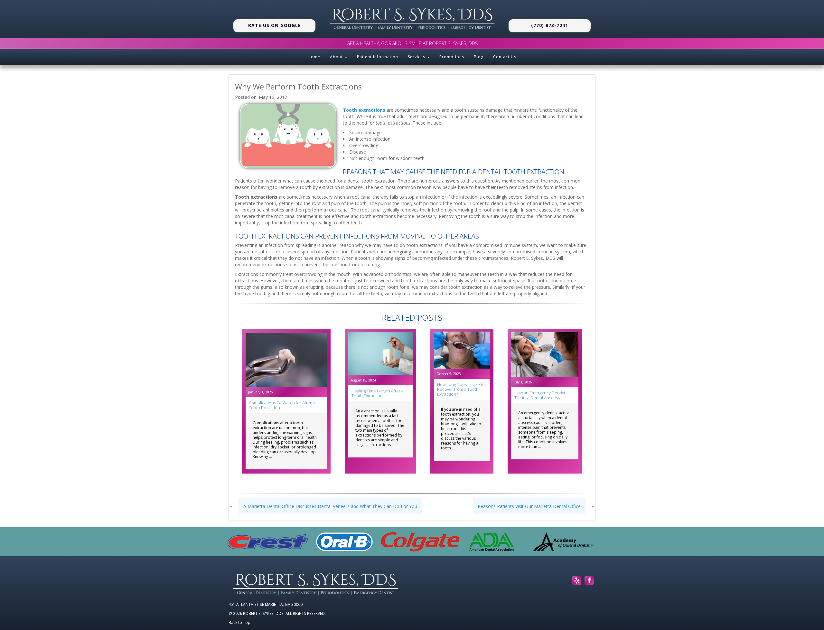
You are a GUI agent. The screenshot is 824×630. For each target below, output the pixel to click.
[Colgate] (420, 541)
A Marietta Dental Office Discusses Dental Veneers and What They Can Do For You (330, 506)
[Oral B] (344, 541)
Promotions (451, 57)
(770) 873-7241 (549, 25)
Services (417, 57)
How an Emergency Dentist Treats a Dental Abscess (539, 395)
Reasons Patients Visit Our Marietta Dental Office (529, 506)
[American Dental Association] (491, 541)
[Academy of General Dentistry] (563, 541)
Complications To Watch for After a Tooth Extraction (282, 405)
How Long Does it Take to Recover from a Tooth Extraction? (461, 389)
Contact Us (504, 57)
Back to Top (239, 622)
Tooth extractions (364, 110)
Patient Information (377, 57)
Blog (478, 57)
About (337, 57)
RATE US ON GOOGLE (274, 25)
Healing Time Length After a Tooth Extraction (377, 393)
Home (314, 57)
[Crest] (268, 541)
